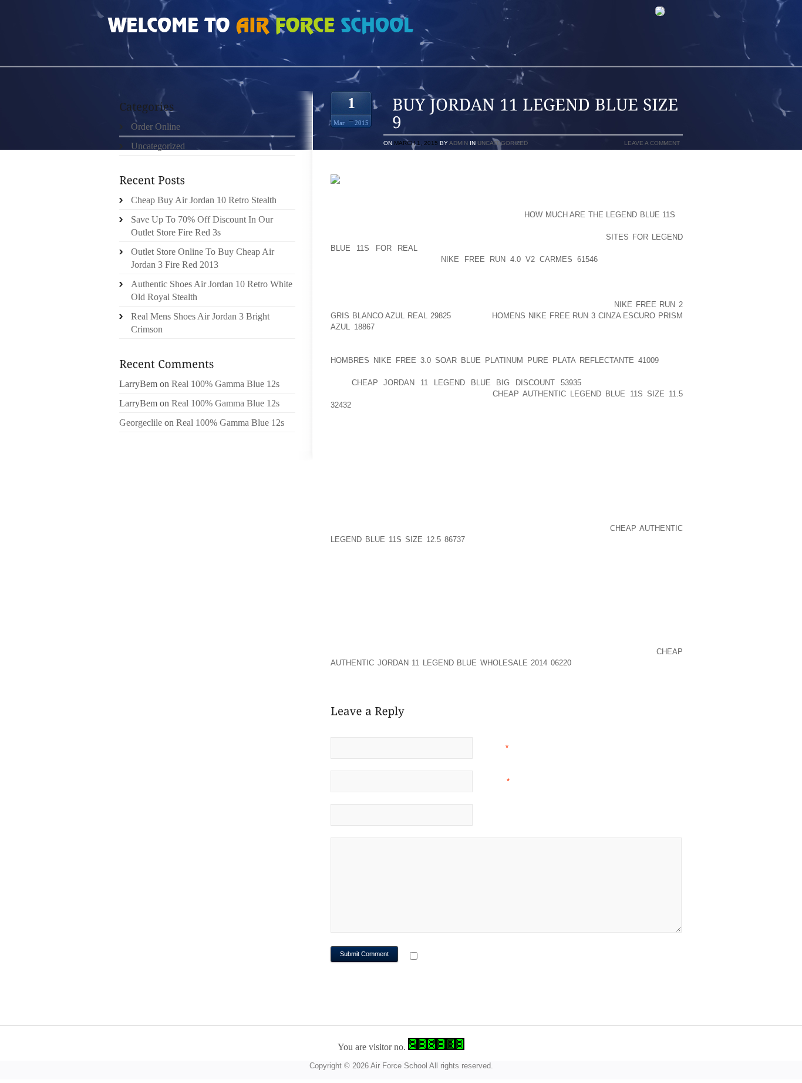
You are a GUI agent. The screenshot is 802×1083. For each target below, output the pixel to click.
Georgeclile (140, 423)
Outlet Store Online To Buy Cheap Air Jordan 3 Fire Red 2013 (202, 258)
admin (458, 143)
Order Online (155, 127)
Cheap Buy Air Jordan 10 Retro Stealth (204, 200)
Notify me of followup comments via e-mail (514, 957)
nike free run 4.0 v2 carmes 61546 (519, 259)
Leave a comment (652, 143)
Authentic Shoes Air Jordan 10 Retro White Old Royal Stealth (211, 290)
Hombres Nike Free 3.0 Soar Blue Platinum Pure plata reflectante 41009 (495, 360)
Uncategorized (502, 143)
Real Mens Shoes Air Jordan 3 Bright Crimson (200, 322)
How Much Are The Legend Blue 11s (599, 214)
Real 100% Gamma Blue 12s (225, 384)
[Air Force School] (195, 27)
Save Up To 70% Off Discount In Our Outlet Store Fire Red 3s (202, 225)
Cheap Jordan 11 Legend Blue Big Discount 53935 (466, 382)
